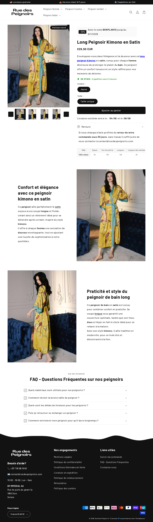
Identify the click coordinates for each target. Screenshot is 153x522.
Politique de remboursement (68, 478)
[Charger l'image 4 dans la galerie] (56, 114)
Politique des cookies (65, 488)
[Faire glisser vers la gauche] (10, 114)
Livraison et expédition (66, 472)
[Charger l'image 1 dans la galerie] (20, 114)
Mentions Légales (63, 457)
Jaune (84, 89)
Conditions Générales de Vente (69, 467)
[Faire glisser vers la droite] (66, 114)
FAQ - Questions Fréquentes (114, 462)
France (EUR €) (17, 514)
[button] (53, 9)
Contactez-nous (108, 467)
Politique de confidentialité (68, 462)
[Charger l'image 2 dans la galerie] (32, 114)
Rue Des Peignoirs (102, 518)
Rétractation (60, 483)
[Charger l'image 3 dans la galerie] (44, 114)
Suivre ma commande (111, 457)
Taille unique (87, 101)
